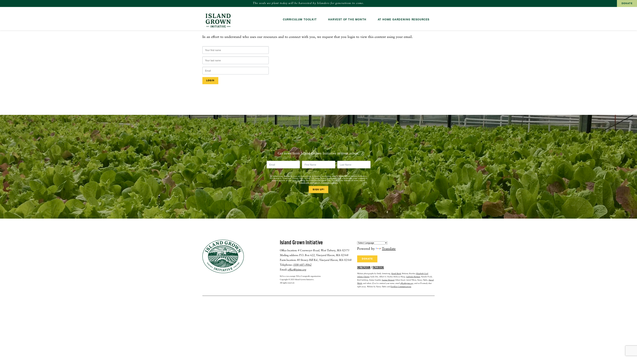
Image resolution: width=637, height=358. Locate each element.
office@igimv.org (297, 269)
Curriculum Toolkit (300, 19)
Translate (389, 249)
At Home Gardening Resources (403, 19)
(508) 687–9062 (302, 265)
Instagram (363, 267)
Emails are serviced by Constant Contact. (318, 183)
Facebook (378, 267)
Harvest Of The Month (347, 19)
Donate (627, 3)
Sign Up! (318, 189)
